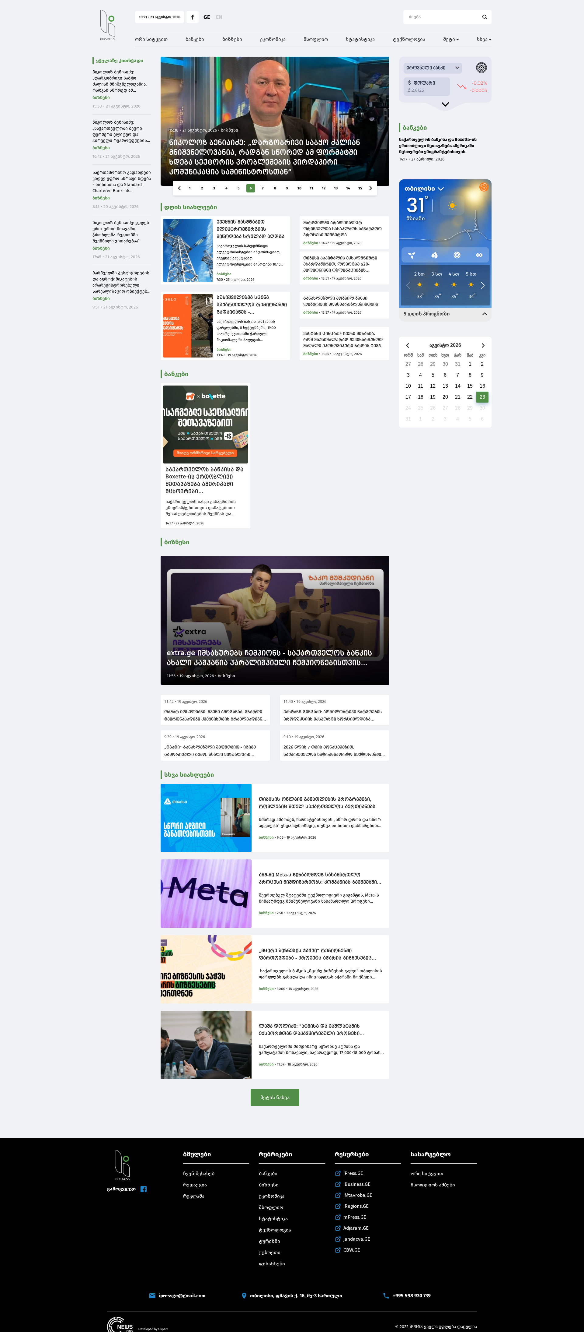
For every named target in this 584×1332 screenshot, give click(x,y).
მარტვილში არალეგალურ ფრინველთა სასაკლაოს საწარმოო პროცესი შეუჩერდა (342, 229)
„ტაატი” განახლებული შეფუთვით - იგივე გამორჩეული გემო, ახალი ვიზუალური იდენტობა (210, 751)
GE (206, 17)
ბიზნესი (232, 39)
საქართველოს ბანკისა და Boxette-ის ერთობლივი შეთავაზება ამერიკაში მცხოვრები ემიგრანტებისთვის (204, 481)
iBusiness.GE (356, 1184)
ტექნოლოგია (409, 39)
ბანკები (195, 39)
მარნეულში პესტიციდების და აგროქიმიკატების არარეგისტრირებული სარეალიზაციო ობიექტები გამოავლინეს (121, 282)
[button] (179, 188)
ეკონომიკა (273, 39)
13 (336, 188)
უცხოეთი (269, 1252)
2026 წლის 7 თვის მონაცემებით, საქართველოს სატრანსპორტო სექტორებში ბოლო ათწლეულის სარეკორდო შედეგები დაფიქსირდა (332, 751)
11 (311, 188)
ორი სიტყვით (151, 39)
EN (219, 17)
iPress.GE (353, 1173)
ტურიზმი (269, 1241)
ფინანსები (272, 1264)
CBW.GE (351, 1250)
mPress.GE (354, 1217)
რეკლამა (193, 1196)
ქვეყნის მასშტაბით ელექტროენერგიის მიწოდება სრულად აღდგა (250, 229)
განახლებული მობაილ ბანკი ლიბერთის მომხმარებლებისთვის (340, 301)
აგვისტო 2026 (445, 345)
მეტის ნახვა (275, 1097)
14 (348, 188)
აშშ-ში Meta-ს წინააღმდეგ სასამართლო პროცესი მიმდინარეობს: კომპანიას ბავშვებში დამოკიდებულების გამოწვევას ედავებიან (318, 879)
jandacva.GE (356, 1239)
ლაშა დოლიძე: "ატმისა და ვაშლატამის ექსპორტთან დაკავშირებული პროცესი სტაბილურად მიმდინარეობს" (309, 1031)
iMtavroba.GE (357, 1195)
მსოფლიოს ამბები (433, 1185)
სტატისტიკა (360, 39)
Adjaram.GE (356, 1228)
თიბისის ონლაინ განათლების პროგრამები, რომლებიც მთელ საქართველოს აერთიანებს (317, 803)
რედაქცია (195, 1185)
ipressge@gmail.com (182, 1296)
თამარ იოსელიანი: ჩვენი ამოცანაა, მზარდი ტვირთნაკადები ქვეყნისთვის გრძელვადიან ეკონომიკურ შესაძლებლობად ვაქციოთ (213, 716)
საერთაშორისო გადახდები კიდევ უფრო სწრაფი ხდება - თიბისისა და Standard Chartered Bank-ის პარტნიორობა (121, 182)
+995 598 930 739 (412, 1296)
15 (360, 188)
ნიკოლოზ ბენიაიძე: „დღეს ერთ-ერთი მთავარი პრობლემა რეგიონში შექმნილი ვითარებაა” (120, 232)
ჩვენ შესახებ (198, 1173)
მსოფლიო (316, 39)
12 (323, 188)
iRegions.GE (356, 1206)
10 (299, 188)
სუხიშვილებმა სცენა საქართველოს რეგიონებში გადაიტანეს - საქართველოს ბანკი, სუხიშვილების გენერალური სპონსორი (252, 305)
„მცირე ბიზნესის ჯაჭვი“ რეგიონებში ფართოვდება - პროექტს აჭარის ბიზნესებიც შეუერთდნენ (315, 955)
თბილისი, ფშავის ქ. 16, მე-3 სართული (296, 1296)
